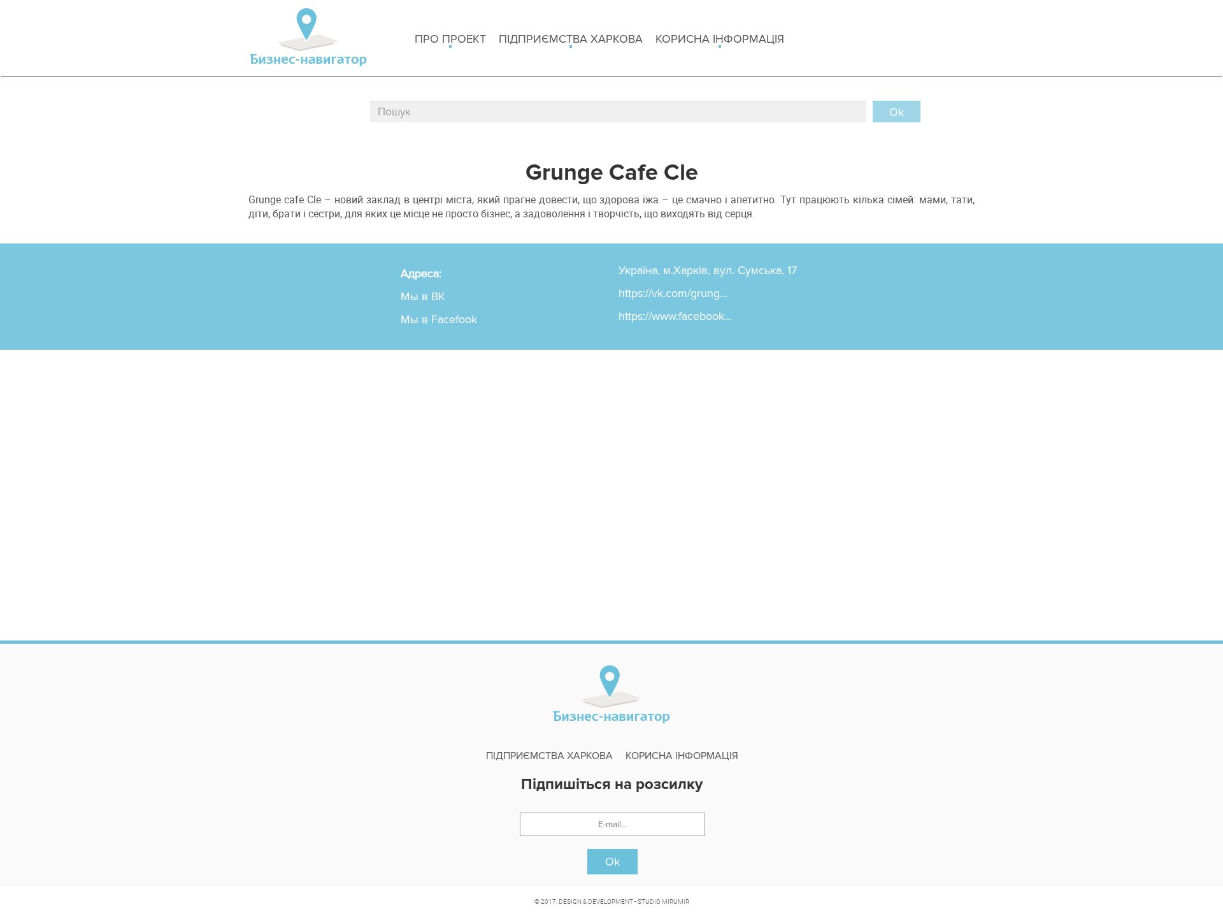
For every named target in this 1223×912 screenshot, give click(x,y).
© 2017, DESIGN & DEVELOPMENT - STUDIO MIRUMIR (611, 901)
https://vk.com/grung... (673, 293)
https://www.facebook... (675, 316)
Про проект (450, 39)
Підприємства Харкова (571, 39)
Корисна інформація (719, 39)
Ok (612, 862)
